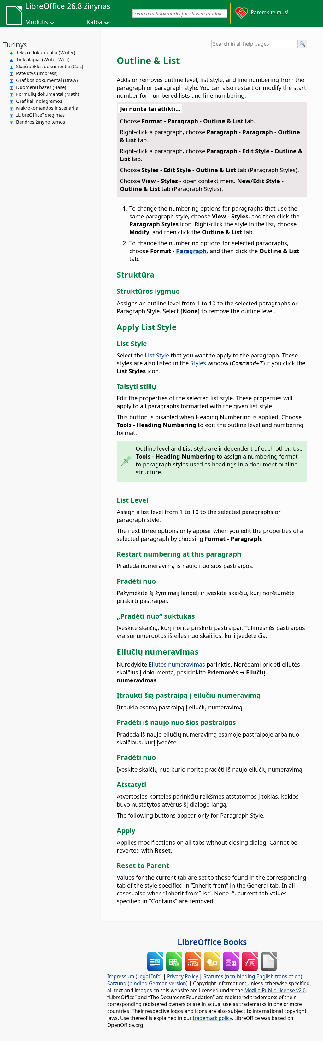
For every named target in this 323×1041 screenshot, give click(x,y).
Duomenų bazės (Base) (41, 87)
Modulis (36, 22)
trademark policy (212, 1018)
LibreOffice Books (212, 941)
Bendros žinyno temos (40, 122)
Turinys (15, 44)
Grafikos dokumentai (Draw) (47, 80)
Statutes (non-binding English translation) (252, 976)
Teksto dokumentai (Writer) (45, 52)
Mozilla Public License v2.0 (275, 990)
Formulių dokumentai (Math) (47, 94)
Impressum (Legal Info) (134, 976)
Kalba (94, 22)
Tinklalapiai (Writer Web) (43, 59)
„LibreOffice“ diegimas (40, 115)
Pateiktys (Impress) (37, 73)
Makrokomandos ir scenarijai (47, 108)
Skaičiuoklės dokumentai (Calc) (49, 66)
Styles (198, 363)
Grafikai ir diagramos (39, 101)
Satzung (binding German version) (147, 983)
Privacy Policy (182, 976)
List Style (157, 355)
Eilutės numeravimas (177, 664)
